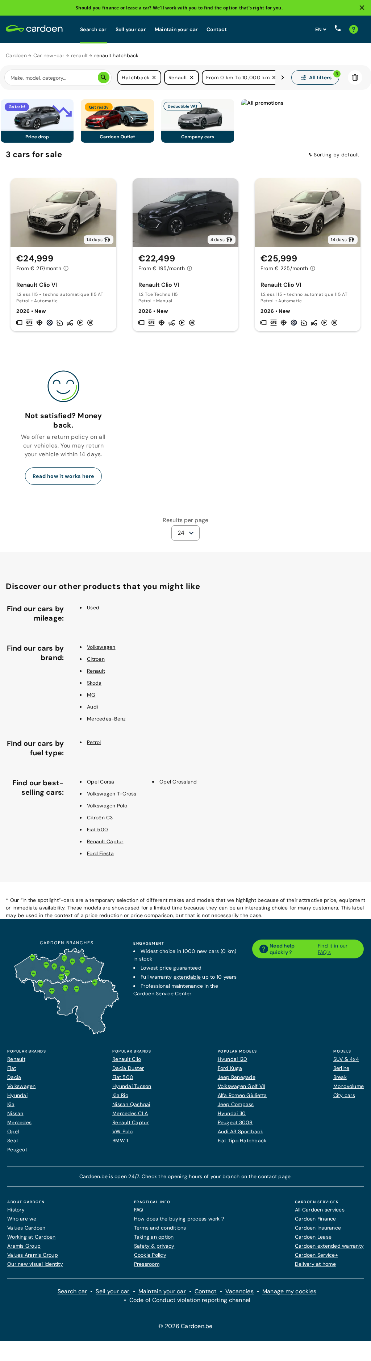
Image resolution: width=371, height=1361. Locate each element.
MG (91, 695)
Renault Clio (126, 1059)
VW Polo (122, 1131)
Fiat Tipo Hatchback (242, 1140)
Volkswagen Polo (107, 805)
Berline (341, 1068)
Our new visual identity (35, 1264)
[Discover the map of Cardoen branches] (66, 1032)
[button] (154, 77)
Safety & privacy (154, 1246)
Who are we (22, 1218)
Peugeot (17, 1149)
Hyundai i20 (232, 1059)
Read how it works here (63, 476)
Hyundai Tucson (131, 1086)
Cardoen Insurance (318, 1228)
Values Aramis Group (32, 1255)
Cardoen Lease (313, 1237)
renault (79, 55)
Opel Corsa (100, 781)
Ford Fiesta (100, 853)
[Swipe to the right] (282, 77)
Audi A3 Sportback (240, 1131)
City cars (344, 1095)
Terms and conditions (160, 1228)
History (16, 1209)
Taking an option (154, 1237)
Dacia (14, 1077)
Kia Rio (120, 1095)
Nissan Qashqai (131, 1104)
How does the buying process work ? (179, 1218)
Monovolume (348, 1086)
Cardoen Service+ (316, 1255)
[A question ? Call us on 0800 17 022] (337, 29)
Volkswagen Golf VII (241, 1086)
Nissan (15, 1113)
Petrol (94, 742)
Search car (93, 29)
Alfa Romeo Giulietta (242, 1095)
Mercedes (19, 1122)
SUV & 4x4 (346, 1059)
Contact (217, 29)
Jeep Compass (236, 1104)
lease (132, 8)
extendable (187, 977)
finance (110, 8)
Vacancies (239, 1291)
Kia (10, 1104)
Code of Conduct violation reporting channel (190, 1300)
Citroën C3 (100, 817)
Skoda (94, 683)
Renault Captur (105, 841)
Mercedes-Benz (106, 718)
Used (93, 607)
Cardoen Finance (315, 1218)
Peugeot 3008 (235, 1122)
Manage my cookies (289, 1291)
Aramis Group (24, 1246)
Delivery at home (315, 1264)
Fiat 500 (97, 829)
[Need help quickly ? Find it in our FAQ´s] (353, 29)
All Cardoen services (320, 1209)
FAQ (138, 1209)
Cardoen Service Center (162, 993)
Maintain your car (176, 29)
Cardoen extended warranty (329, 1246)
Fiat (11, 1068)
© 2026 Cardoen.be (185, 1326)
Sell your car (131, 29)
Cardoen (16, 55)
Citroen (96, 659)
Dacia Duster (128, 1068)
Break (340, 1077)
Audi (92, 706)
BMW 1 (120, 1140)
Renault (96, 671)
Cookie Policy (150, 1255)
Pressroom (146, 1264)
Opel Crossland (178, 781)
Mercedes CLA (130, 1113)
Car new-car (48, 55)
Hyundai (17, 1095)
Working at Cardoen (31, 1237)
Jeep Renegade (236, 1077)
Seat (12, 1140)
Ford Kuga (230, 1068)
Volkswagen (101, 647)
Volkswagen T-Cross (112, 793)
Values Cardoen (26, 1228)
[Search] (103, 77)
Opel (13, 1131)
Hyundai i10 (232, 1113)
